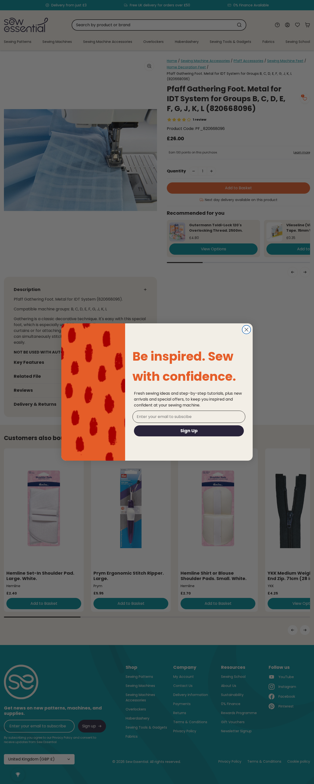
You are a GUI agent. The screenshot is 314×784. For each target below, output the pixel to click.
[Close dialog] (246, 329)
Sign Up (189, 431)
